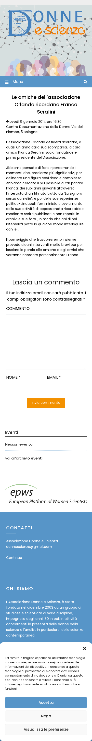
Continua (14, 557)
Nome (13, 377)
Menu (18, 81)
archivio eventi (29, 458)
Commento (18, 308)
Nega (46, 716)
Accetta (46, 702)
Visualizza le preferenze (46, 729)
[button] (84, 648)
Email (54, 377)
